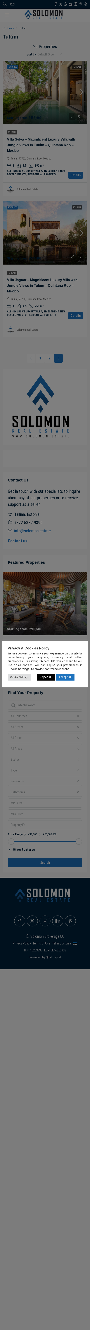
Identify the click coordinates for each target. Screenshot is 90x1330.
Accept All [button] (65, 677)
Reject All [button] (46, 677)
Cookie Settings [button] (19, 677)
